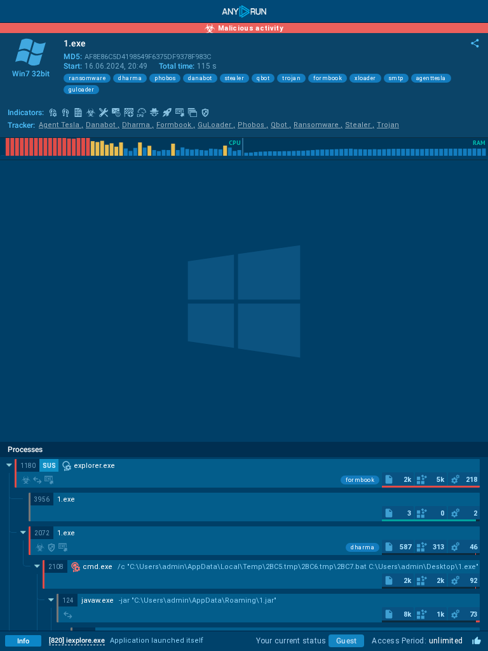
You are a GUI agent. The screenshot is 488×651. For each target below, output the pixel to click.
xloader (365, 78)
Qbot (281, 125)
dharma (130, 78)
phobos (164, 78)
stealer (235, 78)
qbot (263, 78)
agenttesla (431, 78)
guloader (81, 89)
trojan (291, 78)
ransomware (87, 78)
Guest (346, 640)
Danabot (102, 125)
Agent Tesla (61, 125)
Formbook (175, 125)
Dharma (138, 125)
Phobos (253, 125)
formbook (327, 78)
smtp (396, 78)
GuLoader (216, 125)
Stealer (359, 125)
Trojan (388, 125)
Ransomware (318, 125)
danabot (200, 78)
